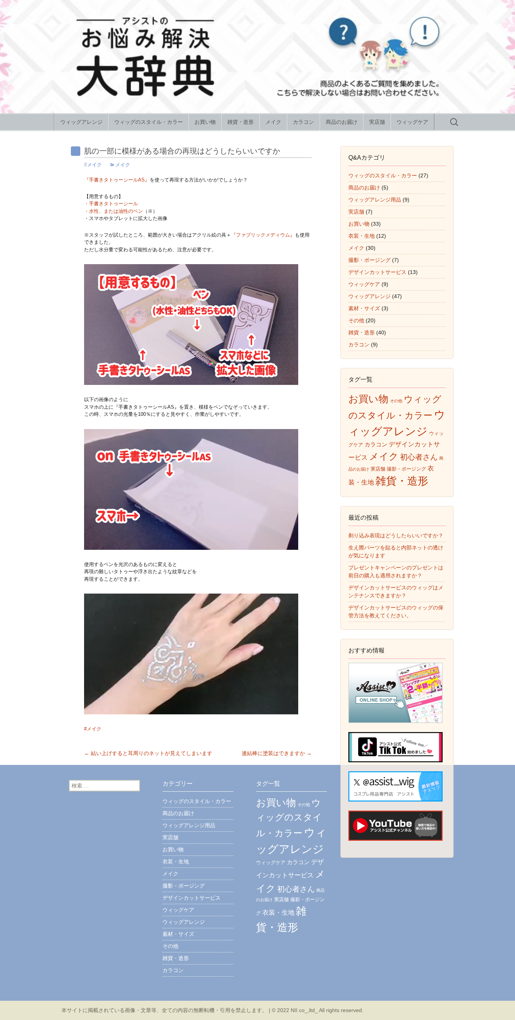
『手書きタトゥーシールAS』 (117, 180)
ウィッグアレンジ (81, 122)
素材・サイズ (364, 308)
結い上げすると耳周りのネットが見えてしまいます (148, 753)
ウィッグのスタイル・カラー (148, 122)
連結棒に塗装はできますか (277, 753)
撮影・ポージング (369, 260)
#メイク (92, 729)
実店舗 (377, 122)
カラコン (303, 122)
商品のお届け (341, 122)
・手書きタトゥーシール (111, 203)
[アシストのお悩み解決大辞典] (257, 56)
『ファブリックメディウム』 (263, 235)
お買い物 (205, 122)
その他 (356, 320)
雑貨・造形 (240, 122)
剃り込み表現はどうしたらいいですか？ (395, 535)
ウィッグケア (412, 122)
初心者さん (419, 457)
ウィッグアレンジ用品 (374, 200)
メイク (273, 122)
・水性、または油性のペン (113, 211)
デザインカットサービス (377, 272)
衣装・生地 (361, 236)
